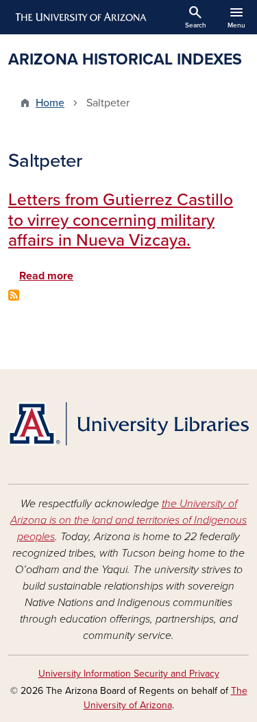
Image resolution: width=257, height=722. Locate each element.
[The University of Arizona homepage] (80, 17)
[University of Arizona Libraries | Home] (128, 423)
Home (50, 103)
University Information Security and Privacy (128, 673)
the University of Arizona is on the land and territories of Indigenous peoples (128, 520)
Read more (46, 276)
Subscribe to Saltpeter (13, 295)
